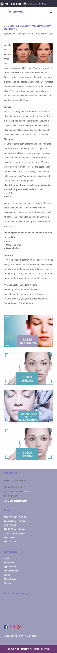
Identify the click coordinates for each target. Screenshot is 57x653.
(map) (26, 492)
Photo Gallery (10, 579)
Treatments (9, 562)
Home (6, 558)
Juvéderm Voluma (45, 34)
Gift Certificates (11, 571)
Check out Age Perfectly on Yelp (20, 635)
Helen (8, 34)
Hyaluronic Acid (30, 34)
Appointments (10, 566)
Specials (8, 575)
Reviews (8, 583)
